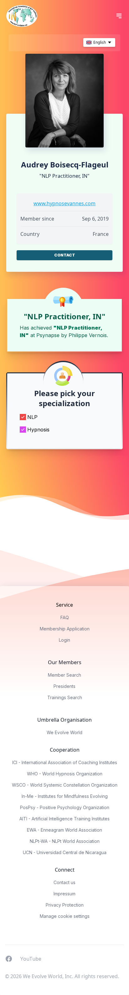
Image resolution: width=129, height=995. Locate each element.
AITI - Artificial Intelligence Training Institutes (64, 818)
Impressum (64, 893)
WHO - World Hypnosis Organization (64, 773)
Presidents (64, 686)
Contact (64, 255)
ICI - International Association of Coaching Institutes (64, 762)
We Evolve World (64, 732)
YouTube (30, 958)
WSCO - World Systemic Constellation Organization (64, 785)
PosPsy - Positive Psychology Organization (64, 807)
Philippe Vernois (88, 335)
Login (64, 640)
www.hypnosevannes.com (64, 203)
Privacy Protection (65, 905)
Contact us (64, 882)
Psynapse (47, 335)
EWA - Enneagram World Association (64, 830)
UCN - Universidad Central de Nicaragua (64, 852)
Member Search (64, 675)
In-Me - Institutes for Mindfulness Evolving (65, 796)
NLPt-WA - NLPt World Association (65, 841)
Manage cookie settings (65, 916)
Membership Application (65, 628)
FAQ (64, 617)
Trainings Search (64, 697)
